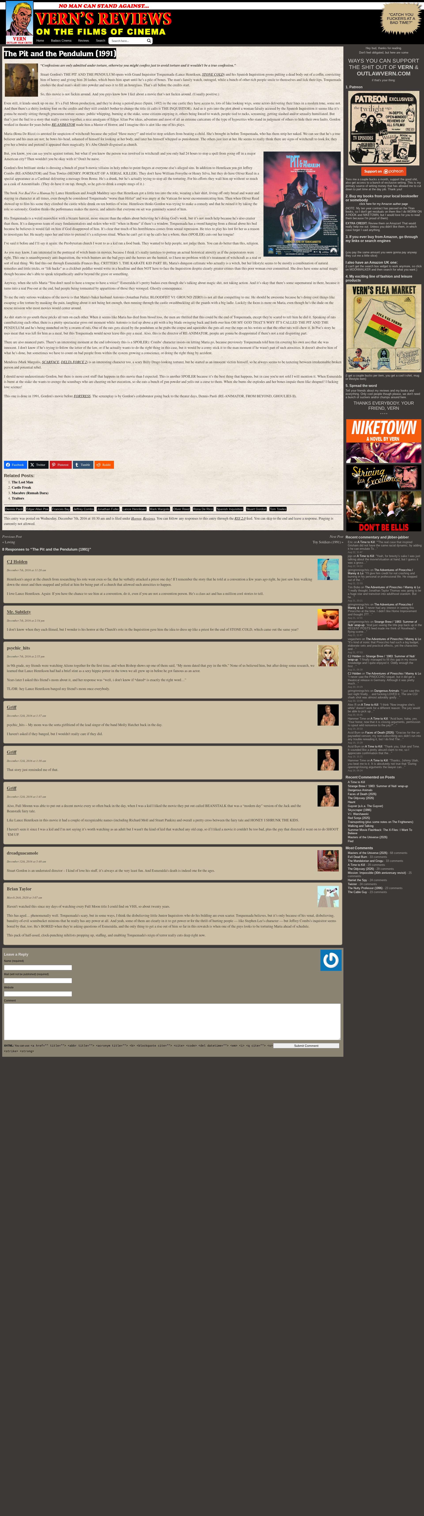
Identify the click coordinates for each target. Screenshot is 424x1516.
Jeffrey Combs (83, 509)
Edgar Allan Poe (37, 509)
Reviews (83, 40)
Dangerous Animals (386, 690)
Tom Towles (278, 509)
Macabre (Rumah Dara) (30, 493)
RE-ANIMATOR (63, 124)
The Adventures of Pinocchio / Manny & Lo (392, 587)
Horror (136, 518)
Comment (10, 1000)
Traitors (18, 498)
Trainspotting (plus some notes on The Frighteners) (380, 822)
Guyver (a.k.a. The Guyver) (365, 806)
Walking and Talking (360, 826)
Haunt (351, 802)
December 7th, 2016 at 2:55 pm (25, 656)
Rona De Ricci (203, 509)
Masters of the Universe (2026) (367, 837)
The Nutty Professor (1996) (365, 888)
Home (40, 40)
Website (9, 987)
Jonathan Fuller (108, 509)
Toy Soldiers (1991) (327, 542)
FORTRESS (82, 396)
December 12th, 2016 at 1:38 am (26, 761)
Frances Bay (61, 509)
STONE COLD (213, 74)
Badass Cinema (61, 40)
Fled (350, 841)
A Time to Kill (366, 542)
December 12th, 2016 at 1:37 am (26, 716)
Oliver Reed (181, 509)
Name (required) (14, 961)
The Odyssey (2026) (361, 798)
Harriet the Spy (357, 880)
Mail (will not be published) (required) (26, 974)
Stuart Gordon (256, 509)
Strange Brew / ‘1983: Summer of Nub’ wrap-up (378, 786)
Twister (352, 884)
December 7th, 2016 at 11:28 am (26, 570)
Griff (11, 707)
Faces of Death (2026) (379, 732)
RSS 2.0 (240, 518)
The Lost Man (22, 482)
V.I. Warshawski (358, 814)
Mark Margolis (160, 509)
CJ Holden (17, 561)
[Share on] (120, 465)
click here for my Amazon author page (383, 204)
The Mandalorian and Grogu (365, 861)
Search (100, 40)
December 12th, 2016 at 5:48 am (26, 861)
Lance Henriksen (134, 509)
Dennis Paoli (14, 509)
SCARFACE (50, 361)
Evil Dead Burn (357, 857)
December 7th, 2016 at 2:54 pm (25, 621)
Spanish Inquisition (230, 509)
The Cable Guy (357, 892)
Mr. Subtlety (19, 611)
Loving (10, 542)
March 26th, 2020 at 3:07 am (24, 897)
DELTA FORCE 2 (74, 361)
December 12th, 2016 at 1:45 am (26, 797)
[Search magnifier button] (149, 40)
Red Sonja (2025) (359, 818)
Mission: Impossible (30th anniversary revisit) (377, 872)
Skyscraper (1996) (359, 810)
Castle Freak (21, 487)
